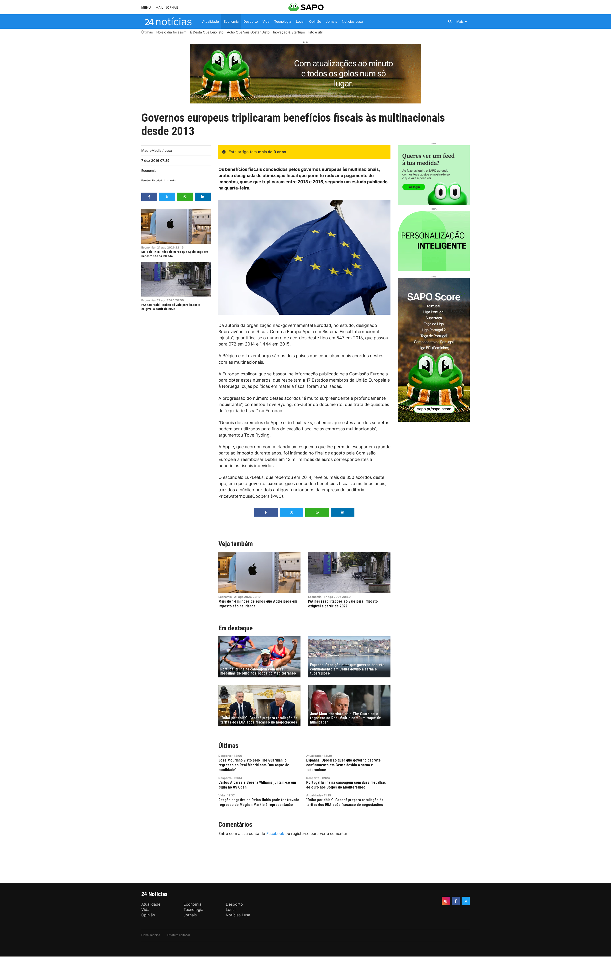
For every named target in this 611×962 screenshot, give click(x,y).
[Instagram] (446, 901)
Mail (159, 7)
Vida (221, 795)
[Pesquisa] (450, 21)
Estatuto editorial (178, 935)
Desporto (225, 755)
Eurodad (157, 180)
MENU (146, 7)
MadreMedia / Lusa (156, 150)
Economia (148, 170)
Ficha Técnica (150, 935)
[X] (466, 901)
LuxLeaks (170, 180)
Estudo (145, 180)
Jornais (172, 7)
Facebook (275, 833)
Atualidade (313, 755)
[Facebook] (456, 901)
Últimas (228, 746)
